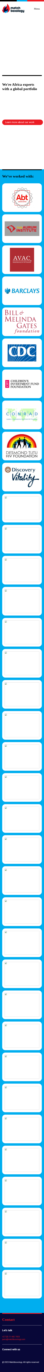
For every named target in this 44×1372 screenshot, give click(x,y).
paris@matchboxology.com (13, 1339)
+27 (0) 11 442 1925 (11, 1337)
